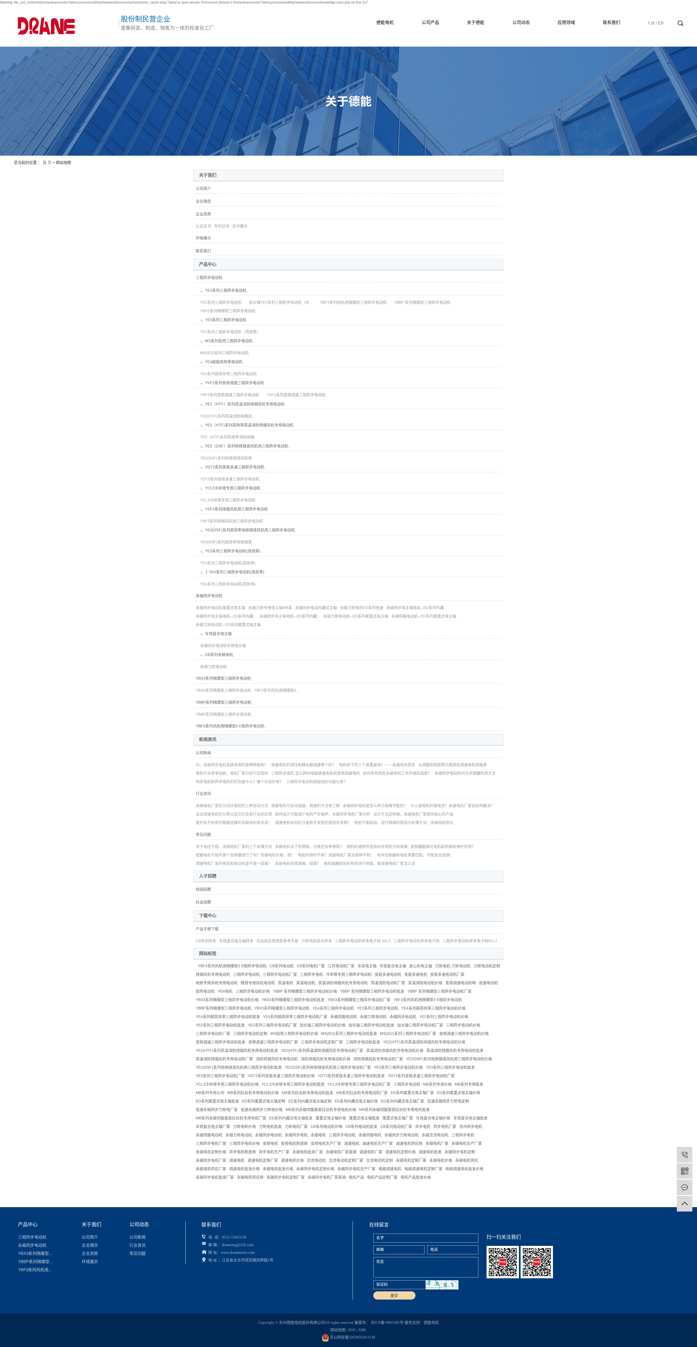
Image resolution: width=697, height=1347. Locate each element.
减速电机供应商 (409, 1143)
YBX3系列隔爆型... (35, 1253)
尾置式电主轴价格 (331, 1118)
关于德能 (475, 22)
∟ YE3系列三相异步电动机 (221, 320)
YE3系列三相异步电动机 (377, 1008)
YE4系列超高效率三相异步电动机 (226, 374)
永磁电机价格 (440, 1160)
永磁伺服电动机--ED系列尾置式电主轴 (423, 616)
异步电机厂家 (444, 1126)
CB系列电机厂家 (311, 966)
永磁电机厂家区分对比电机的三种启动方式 (232, 805)
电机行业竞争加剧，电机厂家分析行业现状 (232, 773)
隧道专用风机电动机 (258, 983)
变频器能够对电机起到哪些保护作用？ (443, 846)
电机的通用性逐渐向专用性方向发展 (377, 846)
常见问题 (203, 834)
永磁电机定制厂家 (411, 1160)
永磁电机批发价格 (278, 1169)
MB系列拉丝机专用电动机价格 (253, 1092)
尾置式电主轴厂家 (398, 1118)
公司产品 (430, 22)
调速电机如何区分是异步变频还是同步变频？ (313, 822)
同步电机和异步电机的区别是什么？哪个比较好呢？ (239, 781)
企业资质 (203, 214)
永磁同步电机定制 (460, 1152)
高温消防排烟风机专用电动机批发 (455, 1050)
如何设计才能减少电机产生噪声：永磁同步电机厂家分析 (322, 814)
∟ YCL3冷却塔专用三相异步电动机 (228, 488)
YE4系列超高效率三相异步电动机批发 (228, 1016)
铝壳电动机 (205, 991)
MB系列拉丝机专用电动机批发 (307, 1092)
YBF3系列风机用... (35, 1269)
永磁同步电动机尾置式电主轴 (220, 607)
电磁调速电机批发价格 (464, 1169)
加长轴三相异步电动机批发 (371, 1025)
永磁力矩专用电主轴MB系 (270, 607)
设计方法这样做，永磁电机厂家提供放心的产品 (413, 814)
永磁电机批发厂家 (307, 1152)
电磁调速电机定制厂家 (423, 1169)
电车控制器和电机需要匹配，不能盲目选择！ (415, 855)
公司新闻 (203, 753)
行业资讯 (203, 793)
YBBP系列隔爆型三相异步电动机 (223, 702)
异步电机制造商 (242, 1152)
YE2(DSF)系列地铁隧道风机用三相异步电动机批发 (239, 1067)
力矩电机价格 (244, 1126)
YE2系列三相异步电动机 (218, 302)
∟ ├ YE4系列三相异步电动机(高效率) (230, 572)
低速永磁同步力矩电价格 (262, 1109)
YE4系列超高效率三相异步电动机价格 (433, 1008)
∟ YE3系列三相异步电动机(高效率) (228, 551)
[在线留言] (684, 1187)
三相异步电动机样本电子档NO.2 (469, 941)
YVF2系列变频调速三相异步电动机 (227, 395)
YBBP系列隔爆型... (35, 1261)
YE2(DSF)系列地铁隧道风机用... (225, 458)
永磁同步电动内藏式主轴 (316, 607)
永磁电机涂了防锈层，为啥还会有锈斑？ (309, 846)
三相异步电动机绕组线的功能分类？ (316, 781)
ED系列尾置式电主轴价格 (458, 1092)
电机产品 (356, 1177)
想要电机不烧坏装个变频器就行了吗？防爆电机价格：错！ (245, 855)
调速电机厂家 (370, 1152)
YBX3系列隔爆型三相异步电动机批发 (293, 1000)
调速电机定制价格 (400, 1152)
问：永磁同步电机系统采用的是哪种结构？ (232, 765)
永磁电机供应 (466, 1160)
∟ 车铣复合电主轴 (214, 633)
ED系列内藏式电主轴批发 (291, 1118)
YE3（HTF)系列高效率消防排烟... (227, 437)
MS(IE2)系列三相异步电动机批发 (349, 1033)
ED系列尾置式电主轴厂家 (412, 1092)
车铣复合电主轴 (393, 966)
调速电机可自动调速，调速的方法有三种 (305, 805)
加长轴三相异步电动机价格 (323, 1025)
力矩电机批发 (270, 1126)
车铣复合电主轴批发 (470, 1118)
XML (362, 1330)
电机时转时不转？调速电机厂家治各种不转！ (336, 855)
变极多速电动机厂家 (447, 974)
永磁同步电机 (296, 1135)
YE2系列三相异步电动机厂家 (272, 1025)
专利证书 (221, 226)
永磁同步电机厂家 (211, 1160)
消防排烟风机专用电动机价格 (325, 1059)
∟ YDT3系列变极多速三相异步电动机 (230, 467)
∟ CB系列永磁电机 (214, 654)
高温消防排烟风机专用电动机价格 (394, 1050)
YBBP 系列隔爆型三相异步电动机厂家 (439, 991)
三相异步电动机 (209, 277)
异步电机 (422, 1126)
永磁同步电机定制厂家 (286, 1177)
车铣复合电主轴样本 (236, 941)
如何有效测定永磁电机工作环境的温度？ (397, 773)
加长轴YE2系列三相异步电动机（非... (278, 302)
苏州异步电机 (470, 1126)
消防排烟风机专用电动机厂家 (378, 1059)
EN (661, 23)
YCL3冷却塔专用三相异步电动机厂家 (359, 1084)
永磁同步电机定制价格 (315, 1169)
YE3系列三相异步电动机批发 (450, 1067)
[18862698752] (684, 1154)
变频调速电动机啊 (460, 983)
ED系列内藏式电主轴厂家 (402, 1101)
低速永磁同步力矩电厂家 (217, 1109)
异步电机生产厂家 (274, 1152)
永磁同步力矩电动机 (401, 1135)
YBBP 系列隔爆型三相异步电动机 (420, 302)
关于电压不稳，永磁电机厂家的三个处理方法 (234, 846)
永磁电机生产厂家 (466, 1143)
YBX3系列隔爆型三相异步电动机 (225, 311)
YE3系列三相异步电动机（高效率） (228, 332)
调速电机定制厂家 (262, 1160)
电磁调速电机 (389, 1169)
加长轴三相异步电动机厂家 (420, 1025)
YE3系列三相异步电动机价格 (398, 1067)
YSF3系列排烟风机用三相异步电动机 (229, 521)
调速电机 (236, 1160)
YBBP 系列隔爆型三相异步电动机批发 (372, 991)
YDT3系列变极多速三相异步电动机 (227, 479)
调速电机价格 (292, 1160)
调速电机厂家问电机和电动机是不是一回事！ (234, 863)
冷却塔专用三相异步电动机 (349, 974)
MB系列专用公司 (210, 1092)
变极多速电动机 (388, 974)
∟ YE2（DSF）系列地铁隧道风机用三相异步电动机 (242, 446)
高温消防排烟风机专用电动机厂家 (224, 1059)
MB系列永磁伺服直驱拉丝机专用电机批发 (394, 1109)
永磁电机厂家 (437, 1143)
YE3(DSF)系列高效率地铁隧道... (225, 542)
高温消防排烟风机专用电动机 (343, 983)
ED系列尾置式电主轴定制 (263, 1101)
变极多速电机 (415, 974)
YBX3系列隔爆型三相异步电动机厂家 (359, 1000)
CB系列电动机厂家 (396, 1126)
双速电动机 (488, 983)
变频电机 (270, 1143)
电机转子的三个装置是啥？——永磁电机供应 (377, 765)
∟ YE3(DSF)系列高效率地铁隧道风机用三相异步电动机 (245, 530)
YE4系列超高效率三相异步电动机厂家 (295, 1016)
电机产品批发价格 (416, 1177)
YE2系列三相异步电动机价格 (443, 1016)
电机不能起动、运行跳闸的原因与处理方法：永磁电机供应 (403, 822)
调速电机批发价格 (244, 1169)
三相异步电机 (311, 974)
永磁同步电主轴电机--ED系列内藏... (416, 607)
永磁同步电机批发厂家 (215, 1177)
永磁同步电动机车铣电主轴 (221, 645)
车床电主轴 (367, 966)
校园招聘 (203, 889)
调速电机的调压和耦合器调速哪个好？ (303, 765)
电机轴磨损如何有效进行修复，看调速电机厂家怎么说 (369, 863)
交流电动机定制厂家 (346, 1160)
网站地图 (338, 1330)
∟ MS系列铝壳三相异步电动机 (224, 341)
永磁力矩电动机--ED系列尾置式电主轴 (355, 616)
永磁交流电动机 (435, 1135)
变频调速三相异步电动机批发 (220, 1042)
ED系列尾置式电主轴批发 (217, 1101)
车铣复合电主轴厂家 (213, 1126)
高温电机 (285, 983)
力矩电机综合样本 (316, 941)
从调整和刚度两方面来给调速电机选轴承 (452, 765)
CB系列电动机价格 (327, 1126)
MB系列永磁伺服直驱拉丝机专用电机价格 (321, 1109)
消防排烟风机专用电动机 (277, 1059)
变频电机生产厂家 (326, 1143)
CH (651, 23)
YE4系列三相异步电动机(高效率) (226, 584)
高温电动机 (305, 983)
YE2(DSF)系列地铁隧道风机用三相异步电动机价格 (449, 1059)
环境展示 (203, 238)
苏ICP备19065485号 (387, 1323)
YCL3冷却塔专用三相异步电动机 (225, 500)
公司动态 (521, 22)
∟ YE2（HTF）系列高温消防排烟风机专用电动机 (240, 404)
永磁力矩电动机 (211, 666)
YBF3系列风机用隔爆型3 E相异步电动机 (230, 726)
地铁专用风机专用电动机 (217, 983)
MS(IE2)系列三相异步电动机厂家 (408, 1033)
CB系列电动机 (282, 966)
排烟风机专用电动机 (213, 974)
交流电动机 (316, 1160)
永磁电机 (318, 1135)
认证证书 (203, 226)
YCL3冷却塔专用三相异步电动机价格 (227, 1084)
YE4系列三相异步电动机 (333, 1008)
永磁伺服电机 (370, 1135)
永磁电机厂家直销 (341, 1152)
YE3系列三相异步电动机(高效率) (226, 563)
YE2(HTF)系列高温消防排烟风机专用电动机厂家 (322, 1050)
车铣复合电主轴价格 (433, 1118)
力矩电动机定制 (486, 966)
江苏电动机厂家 (341, 966)
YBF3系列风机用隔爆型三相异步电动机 (351, 302)
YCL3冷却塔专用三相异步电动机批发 (293, 1084)
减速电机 (351, 1143)
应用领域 (566, 22)
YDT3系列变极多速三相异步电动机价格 (281, 1076)
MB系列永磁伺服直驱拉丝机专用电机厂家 (231, 1118)
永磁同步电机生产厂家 (356, 1169)
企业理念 (203, 201)
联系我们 (611, 22)
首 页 (47, 162)
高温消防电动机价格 (425, 983)
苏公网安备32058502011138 (352, 1337)
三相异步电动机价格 (253, 991)
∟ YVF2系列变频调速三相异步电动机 (230, 383)
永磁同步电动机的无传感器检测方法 (465, 773)
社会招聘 (203, 902)
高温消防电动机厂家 (388, 983)
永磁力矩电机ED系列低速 (361, 607)
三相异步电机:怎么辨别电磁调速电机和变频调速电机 (315, 773)
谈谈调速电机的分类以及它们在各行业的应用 (234, 814)
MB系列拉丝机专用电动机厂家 (362, 1092)
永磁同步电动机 (209, 595)
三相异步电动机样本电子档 (416, 941)
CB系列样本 (206, 941)
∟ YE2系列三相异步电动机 (221, 290)
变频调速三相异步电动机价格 (464, 1033)
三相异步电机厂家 (211, 1143)
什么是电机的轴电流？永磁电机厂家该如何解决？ (452, 805)
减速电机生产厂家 (377, 1143)
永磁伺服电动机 (343, 1016)
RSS (351, 1330)
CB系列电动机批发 (361, 1126)
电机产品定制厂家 (382, 1177)
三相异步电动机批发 (363, 1042)
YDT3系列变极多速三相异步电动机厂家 (421, 1076)
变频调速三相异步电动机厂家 (273, 1042)
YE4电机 (225, 991)
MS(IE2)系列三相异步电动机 (222, 353)
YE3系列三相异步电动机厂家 (220, 1076)
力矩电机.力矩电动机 (452, 966)
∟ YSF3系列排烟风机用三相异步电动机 (232, 509)
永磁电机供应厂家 (211, 1169)
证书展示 (239, 226)
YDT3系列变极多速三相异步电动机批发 (351, 1076)
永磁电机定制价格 (211, 1152)
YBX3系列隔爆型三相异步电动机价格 (227, 1000)
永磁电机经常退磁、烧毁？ (298, 863)
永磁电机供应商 (250, 1177)
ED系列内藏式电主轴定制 (310, 1101)
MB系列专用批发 (469, 1084)
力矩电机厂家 (296, 1126)
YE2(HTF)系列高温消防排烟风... (225, 416)
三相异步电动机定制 (250, 1033)
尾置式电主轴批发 (364, 1118)
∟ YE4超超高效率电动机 (219, 362)
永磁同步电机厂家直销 (327, 1177)
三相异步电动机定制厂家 (322, 1042)
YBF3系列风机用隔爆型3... (276, 690)
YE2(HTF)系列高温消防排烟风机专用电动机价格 (424, 1042)
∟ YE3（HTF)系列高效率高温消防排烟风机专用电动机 (245, 425)
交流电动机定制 (379, 1160)
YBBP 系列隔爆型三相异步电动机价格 (305, 991)
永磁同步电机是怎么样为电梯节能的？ (375, 805)
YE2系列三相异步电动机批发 (220, 1025)
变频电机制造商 (294, 1143)
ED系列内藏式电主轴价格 (356, 1101)
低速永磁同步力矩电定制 (448, 1101)
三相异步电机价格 (244, 1143)
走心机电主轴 (420, 966)
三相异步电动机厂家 (280, 974)
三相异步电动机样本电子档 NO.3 (363, 941)
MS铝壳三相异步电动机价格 (294, 1033)
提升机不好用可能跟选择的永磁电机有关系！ (234, 822)
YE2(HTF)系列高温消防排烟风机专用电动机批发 (237, 1050)
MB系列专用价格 (437, 1084)
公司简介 (203, 188)
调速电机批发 (430, 1152)
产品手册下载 (207, 929)
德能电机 (385, 22)
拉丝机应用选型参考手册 (277, 941)
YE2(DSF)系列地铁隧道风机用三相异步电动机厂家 (328, 1067)
